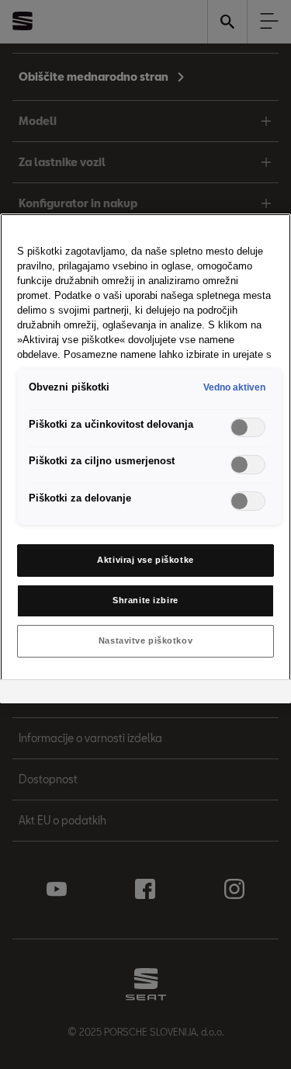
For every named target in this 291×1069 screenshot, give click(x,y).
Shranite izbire (145, 600)
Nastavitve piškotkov (145, 640)
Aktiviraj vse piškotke (145, 559)
